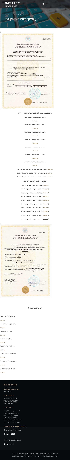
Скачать (35, 165)
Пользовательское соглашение (22, 456)
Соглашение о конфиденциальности (46, 456)
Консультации (8, 403)
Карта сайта (7, 391)
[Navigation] (43, 4)
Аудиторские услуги (10, 398)
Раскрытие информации (11, 389)
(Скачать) (35, 121)
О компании (7, 388)
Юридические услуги (10, 402)
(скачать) (2, 320)
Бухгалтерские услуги (11, 400)
